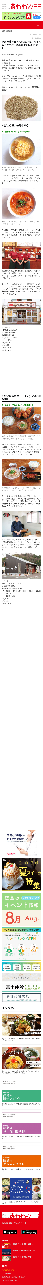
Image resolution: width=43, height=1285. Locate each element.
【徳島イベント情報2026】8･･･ (24, 1257)
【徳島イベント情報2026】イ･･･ (24, 1244)
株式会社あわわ (8, 1270)
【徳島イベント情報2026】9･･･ (24, 1250)
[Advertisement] (21, 733)
